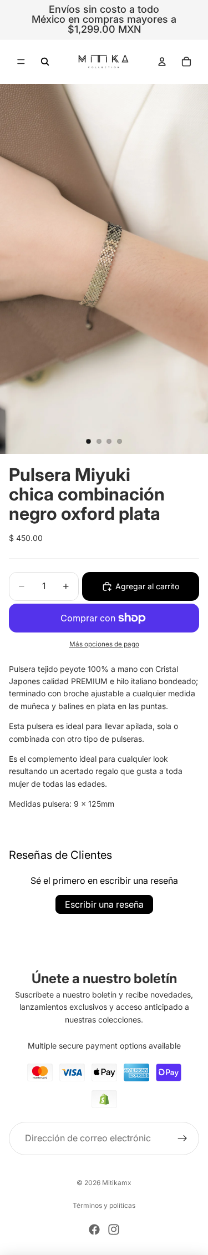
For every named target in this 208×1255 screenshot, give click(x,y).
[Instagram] (113, 1229)
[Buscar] (45, 61)
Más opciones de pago (104, 644)
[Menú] (21, 61)
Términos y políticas (104, 1205)
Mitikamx (116, 1182)
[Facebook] (94, 1229)
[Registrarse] (182, 1138)
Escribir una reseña (104, 904)
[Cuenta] (162, 61)
